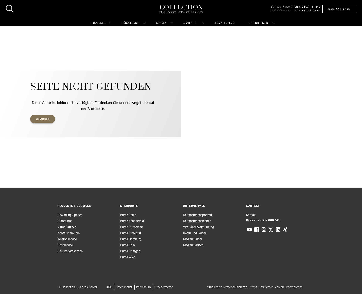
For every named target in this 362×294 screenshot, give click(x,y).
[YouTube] (249, 229)
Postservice (65, 245)
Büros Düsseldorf (131, 227)
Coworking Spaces (70, 215)
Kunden (161, 22)
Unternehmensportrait (197, 215)
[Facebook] (256, 229)
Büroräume (65, 221)
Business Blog (225, 22)
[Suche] (10, 9)
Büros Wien (127, 257)
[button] (351, 283)
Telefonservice (67, 239)
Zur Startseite (42, 119)
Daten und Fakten (195, 233)
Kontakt (251, 215)
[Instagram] (263, 229)
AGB (109, 287)
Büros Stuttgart (130, 251)
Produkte (98, 22)
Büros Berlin (128, 215)
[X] (271, 229)
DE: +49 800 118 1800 (307, 6)
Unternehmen (258, 22)
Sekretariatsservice (70, 251)
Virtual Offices (67, 227)
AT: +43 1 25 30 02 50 (307, 10)
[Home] (181, 5)
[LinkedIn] (278, 229)
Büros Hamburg (130, 239)
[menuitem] (99, 22)
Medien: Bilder (192, 239)
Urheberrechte (163, 287)
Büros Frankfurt (130, 233)
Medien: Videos (193, 245)
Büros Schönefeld (132, 221)
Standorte (190, 22)
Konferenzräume (69, 233)
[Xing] (285, 229)
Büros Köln (127, 245)
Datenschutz (124, 287)
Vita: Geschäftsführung (198, 227)
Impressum (143, 287)
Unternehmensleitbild (197, 221)
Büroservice (130, 22)
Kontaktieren (339, 9)
